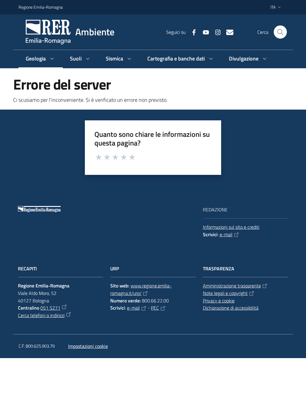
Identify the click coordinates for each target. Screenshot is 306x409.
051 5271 (50, 307)
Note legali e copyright (225, 293)
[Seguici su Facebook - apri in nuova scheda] (192, 31)
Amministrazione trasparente (232, 285)
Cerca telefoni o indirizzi (41, 315)
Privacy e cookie (219, 300)
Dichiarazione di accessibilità (230, 307)
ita (273, 7)
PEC (155, 307)
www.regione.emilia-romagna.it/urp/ (141, 289)
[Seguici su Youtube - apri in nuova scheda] (203, 31)
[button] (280, 32)
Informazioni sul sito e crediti (231, 227)
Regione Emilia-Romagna (41, 7)
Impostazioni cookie (88, 346)
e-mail (226, 234)
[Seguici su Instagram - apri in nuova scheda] (215, 31)
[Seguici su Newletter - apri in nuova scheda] (227, 31)
